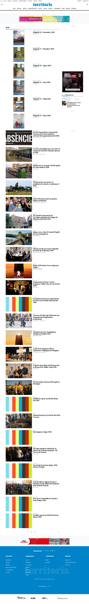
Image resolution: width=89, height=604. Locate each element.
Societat (8, 562)
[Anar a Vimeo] (52, 551)
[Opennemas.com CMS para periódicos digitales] (44, 586)
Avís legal (67, 565)
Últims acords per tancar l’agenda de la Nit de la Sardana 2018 (45, 250)
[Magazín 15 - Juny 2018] (19, 87)
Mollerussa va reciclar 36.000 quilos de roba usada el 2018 (46, 166)
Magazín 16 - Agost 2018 (42, 65)
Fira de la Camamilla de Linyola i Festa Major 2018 (45, 499)
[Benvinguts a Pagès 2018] (19, 437)
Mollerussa (15, 0)
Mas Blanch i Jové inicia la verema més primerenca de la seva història (74, 104)
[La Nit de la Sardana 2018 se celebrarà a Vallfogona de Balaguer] (19, 354)
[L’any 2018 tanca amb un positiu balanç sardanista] (19, 204)
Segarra (28, 567)
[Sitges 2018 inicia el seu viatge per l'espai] (19, 271)
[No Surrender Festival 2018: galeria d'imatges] (19, 387)
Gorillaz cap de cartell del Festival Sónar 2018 (45, 516)
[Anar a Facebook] (43, 551)
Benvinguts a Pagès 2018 (42, 432)
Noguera (28, 572)
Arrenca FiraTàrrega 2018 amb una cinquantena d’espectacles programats (46, 317)
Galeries (47, 562)
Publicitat (67, 560)
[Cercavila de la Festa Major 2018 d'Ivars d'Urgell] (19, 470)
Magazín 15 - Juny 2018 (41, 82)
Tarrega (9, 0)
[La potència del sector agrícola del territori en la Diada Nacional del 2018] (19, 304)
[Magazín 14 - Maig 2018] (19, 104)
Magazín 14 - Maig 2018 (41, 99)
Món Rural (8, 560)
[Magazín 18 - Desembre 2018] (19, 37)
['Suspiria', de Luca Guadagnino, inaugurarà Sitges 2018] (19, 337)
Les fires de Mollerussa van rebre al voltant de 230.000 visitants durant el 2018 (46, 151)
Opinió (47, 560)
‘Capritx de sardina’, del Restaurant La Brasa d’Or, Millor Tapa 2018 (46, 366)
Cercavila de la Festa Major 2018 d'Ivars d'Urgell (45, 466)
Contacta (80, 0)
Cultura (8, 572)
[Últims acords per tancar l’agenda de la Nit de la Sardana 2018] (19, 254)
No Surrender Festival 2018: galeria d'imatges (46, 383)
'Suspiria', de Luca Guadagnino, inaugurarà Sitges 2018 (44, 333)
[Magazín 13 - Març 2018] (19, 121)
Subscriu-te (85, 0)
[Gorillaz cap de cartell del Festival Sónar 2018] (19, 520)
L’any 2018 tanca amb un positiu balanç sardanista (45, 200)
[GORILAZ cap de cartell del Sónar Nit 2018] (19, 404)
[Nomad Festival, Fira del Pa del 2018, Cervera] (19, 420)
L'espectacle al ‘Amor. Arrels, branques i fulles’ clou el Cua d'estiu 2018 (46, 284)
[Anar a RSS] (54, 551)
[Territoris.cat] (42, 4)
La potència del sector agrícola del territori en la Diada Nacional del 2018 (46, 300)
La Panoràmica (9, 569)
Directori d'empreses (11, 567)
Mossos (40, 0)
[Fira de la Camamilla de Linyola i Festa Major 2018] (19, 504)
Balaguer (30, 0)
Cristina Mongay (36, 235)
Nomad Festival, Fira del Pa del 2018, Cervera (46, 416)
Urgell (27, 574)
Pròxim (58, 532)
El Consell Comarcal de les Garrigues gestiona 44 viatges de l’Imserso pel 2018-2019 (45, 217)
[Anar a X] (45, 551)
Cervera (35, 0)
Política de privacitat (70, 562)
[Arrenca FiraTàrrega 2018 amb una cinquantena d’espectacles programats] (19, 320)
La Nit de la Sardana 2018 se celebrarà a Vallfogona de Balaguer (46, 350)
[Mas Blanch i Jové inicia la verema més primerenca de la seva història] (64, 103)
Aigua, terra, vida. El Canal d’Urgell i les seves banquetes (46, 233)
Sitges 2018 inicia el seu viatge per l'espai (46, 266)
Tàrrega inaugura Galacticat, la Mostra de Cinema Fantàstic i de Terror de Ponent (45, 450)
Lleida (4, 0)
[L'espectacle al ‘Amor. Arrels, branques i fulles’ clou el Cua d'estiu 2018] (19, 287)
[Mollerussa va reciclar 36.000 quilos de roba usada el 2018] (19, 171)
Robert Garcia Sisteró (37, 335)
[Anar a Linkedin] (48, 551)
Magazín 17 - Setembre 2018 (43, 49)
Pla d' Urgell (29, 565)
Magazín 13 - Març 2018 (42, 115)
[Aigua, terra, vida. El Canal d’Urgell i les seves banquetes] (19, 237)
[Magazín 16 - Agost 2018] (19, 71)
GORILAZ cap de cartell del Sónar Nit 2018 (45, 400)
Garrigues (28, 562)
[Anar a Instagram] (50, 551)
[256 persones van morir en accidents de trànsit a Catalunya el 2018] (19, 187)
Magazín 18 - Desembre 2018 (44, 32)
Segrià (27, 569)
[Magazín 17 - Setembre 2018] (19, 54)
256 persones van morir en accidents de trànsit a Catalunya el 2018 (46, 184)
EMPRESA (8, 565)
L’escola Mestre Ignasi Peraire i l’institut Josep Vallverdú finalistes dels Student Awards (46, 484)
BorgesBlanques (22, 0)
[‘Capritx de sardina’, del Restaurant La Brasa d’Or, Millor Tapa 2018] (19, 370)
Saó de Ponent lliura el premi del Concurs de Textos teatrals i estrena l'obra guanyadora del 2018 (46, 134)
